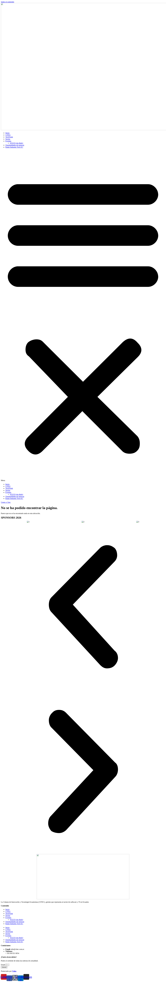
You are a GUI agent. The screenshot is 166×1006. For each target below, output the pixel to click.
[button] (83, 315)
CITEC (8, 135)
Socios (7, 139)
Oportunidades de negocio (14, 145)
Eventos (8, 141)
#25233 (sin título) (16, 143)
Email (3, 965)
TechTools (9, 137)
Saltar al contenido (7, 2)
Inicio (7, 133)
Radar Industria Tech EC (14, 147)
